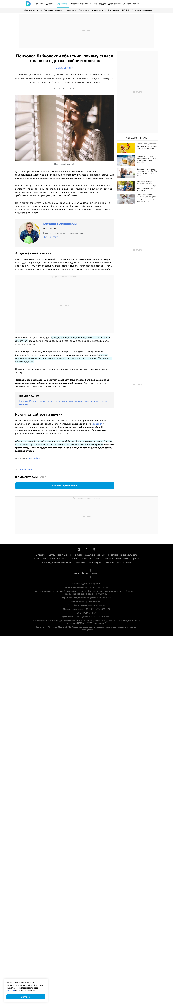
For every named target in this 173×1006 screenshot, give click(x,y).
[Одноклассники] (86, 549)
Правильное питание (81, 4)
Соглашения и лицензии (60, 555)
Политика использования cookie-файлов (121, 558)
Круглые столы (99, 10)
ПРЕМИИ (125, 10)
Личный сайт (50, 237)
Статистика (80, 562)
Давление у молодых (54, 10)
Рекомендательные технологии (56, 562)
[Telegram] (94, 549)
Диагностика (114, 4)
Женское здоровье (33, 10)
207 (74, 89)
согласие (10, 990)
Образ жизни (63, 4)
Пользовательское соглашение (85, 558)
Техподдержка (95, 562)
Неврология (71, 10)
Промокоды (113, 10)
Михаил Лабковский (60, 224)
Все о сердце (99, 4)
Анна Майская (35, 458)
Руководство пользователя (118, 562)
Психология (84, 10)
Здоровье (50, 4)
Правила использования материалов (51, 558)
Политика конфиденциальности (122, 555)
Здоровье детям (131, 4)
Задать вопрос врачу (95, 555)
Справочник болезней (142, 10)
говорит (98, 423)
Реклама (78, 555)
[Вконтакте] (79, 549)
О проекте (40, 555)
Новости (39, 4)
